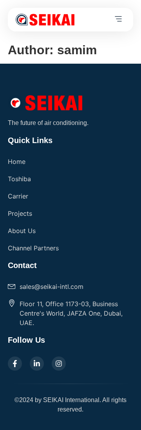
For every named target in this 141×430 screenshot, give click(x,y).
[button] (118, 20)
